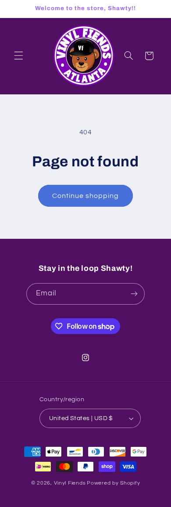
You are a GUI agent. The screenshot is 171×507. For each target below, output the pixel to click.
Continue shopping (85, 195)
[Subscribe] (134, 294)
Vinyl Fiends (70, 483)
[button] (18, 56)
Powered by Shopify (113, 483)
